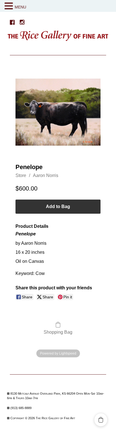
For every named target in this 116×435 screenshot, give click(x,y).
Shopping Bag (58, 332)
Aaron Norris (45, 175)
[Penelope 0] (58, 112)
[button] (10, 6)
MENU (20, 7)
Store (20, 175)
